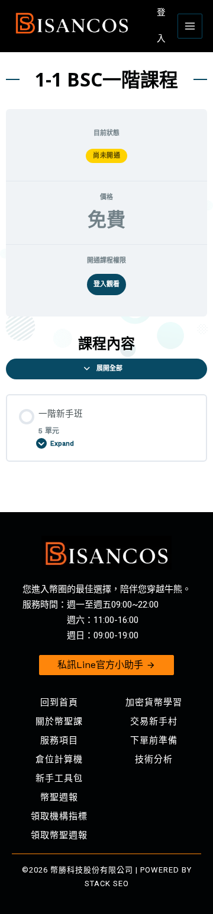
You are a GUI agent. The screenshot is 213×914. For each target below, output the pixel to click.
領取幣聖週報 (59, 835)
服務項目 (59, 740)
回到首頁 (59, 702)
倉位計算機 (59, 759)
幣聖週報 (59, 797)
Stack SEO (107, 883)
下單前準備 (154, 740)
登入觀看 (106, 284)
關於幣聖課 (59, 721)
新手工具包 (59, 778)
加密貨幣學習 (153, 702)
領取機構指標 (59, 816)
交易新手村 (154, 721)
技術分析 (154, 759)
